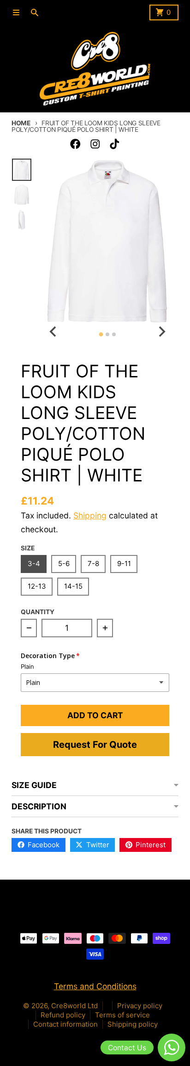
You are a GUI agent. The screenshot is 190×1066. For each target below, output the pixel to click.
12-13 (37, 586)
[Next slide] (161, 332)
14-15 (73, 586)
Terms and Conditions (95, 986)
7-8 (93, 563)
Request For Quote (95, 744)
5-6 (64, 563)
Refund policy (63, 1015)
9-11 (124, 563)
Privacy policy (139, 1005)
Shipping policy (132, 1024)
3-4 (34, 563)
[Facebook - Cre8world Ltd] (75, 144)
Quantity (37, 612)
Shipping (90, 515)
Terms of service (122, 1015)
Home (21, 123)
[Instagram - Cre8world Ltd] (95, 144)
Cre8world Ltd (74, 1005)
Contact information (65, 1024)
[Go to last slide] (53, 332)
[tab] (101, 334)
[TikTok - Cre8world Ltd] (114, 144)
